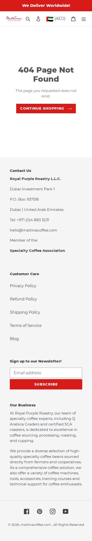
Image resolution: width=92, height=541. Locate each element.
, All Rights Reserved (68, 525)
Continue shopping (42, 108)
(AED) (56, 19)
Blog (14, 338)
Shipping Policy (25, 312)
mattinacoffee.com (36, 525)
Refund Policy (23, 299)
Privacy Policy (23, 285)
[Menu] (84, 18)
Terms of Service (26, 325)
